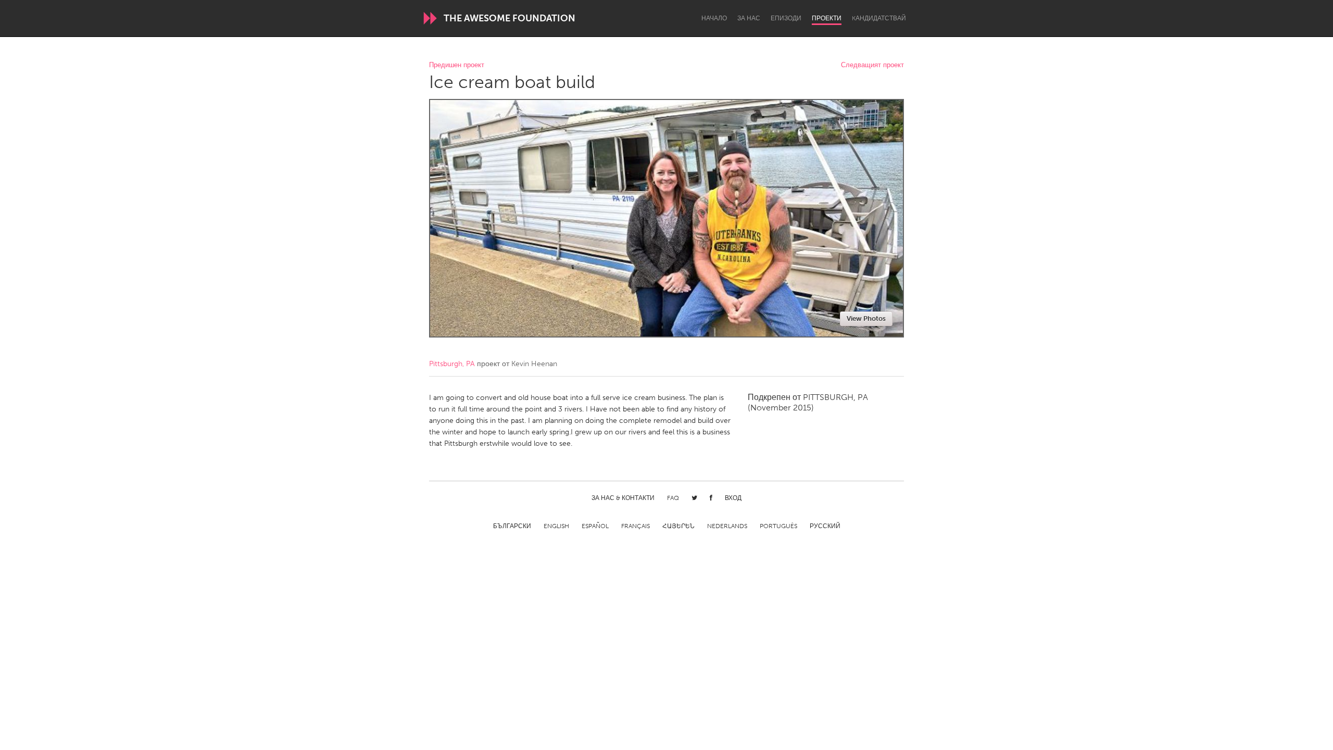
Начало (714, 18)
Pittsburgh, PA (452, 363)
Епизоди (786, 18)
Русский (825, 526)
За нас (748, 18)
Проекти (826, 18)
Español (595, 526)
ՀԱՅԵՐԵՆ (678, 526)
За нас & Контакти (623, 498)
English (556, 526)
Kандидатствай (879, 18)
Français (635, 526)
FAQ (673, 498)
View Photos (866, 318)
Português (778, 526)
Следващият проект (872, 65)
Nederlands (727, 526)
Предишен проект (456, 65)
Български (512, 526)
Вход (733, 498)
